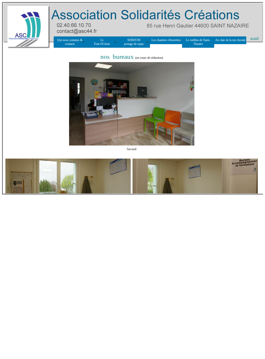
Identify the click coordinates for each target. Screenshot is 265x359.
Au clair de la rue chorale (230, 40)
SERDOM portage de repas (134, 42)
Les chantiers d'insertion (166, 40)
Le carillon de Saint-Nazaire (198, 42)
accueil (254, 38)
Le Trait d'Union (102, 42)
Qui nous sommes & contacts (69, 42)
